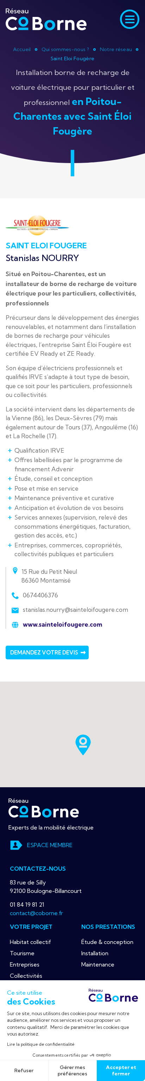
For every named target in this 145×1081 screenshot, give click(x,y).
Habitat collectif (30, 941)
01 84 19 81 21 (27, 904)
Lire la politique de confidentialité (41, 1044)
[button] (83, 745)
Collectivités (26, 975)
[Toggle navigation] (129, 19)
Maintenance (97, 964)
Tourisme (22, 953)
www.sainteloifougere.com (61, 624)
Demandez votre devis (44, 652)
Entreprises (24, 964)
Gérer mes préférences (72, 1070)
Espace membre (49, 845)
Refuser (23, 1070)
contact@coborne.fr (36, 913)
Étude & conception (107, 941)
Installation (94, 953)
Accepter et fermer (121, 1070)
